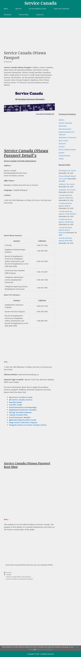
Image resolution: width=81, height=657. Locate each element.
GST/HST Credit (15, 405)
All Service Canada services (20, 400)
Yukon (61, 159)
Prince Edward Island (67, 149)
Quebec (62, 152)
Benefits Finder (15, 402)
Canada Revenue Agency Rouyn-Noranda (65, 230)
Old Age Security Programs (20, 412)
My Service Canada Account (20, 397)
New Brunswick (65, 129)
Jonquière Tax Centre (67, 190)
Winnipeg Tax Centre (67, 170)
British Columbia (65, 123)
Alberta (61, 120)
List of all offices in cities (37, 9)
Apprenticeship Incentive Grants (22, 420)
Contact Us (39, 15)
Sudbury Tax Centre (66, 184)
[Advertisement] (40, 32)
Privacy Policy (24, 15)
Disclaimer (7, 15)
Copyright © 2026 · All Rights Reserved (40, 654)
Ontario (8, 572)
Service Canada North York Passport (18, 577)
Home (6, 9)
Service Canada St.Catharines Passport (19, 579)
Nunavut (62, 143)
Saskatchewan (64, 155)
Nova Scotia (63, 140)
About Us (18, 9)
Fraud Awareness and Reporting (22, 407)
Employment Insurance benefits (22, 410)
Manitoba (62, 126)
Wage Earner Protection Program (23, 422)
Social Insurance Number (20, 417)
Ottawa (8, 575)
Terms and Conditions (61, 9)
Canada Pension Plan (18, 415)
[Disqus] (29, 613)
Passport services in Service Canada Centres (28, 425)
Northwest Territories (67, 137)
